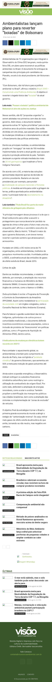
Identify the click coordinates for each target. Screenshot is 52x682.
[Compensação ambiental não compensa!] (9, 507)
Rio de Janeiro (7, 523)
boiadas (32, 95)
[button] (4, 11)
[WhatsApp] (16, 42)
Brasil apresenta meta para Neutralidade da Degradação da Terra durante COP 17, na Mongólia (31, 594)
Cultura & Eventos (6, 497)
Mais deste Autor (32, 458)
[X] (10, 42)
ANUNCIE (21, 674)
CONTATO (30, 674)
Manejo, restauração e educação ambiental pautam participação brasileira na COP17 (30, 608)
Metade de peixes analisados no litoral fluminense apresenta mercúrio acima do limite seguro (32, 519)
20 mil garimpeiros (13, 161)
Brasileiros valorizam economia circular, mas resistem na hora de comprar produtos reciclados (32, 483)
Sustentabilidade (8, 471)
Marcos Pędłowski (20, 586)
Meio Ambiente (20, 613)
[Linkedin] (22, 42)
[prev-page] (4, 546)
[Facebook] (5, 42)
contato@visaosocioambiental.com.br (26, 654)
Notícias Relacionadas (12, 458)
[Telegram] (28, 42)
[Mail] (29, 661)
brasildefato (15, 435)
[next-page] (8, 546)
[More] (34, 42)
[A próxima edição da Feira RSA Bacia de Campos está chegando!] (9, 495)
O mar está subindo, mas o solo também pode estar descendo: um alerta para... (31, 580)
